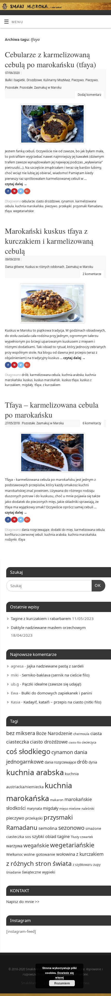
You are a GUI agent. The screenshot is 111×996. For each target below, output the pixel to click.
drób (25, 375)
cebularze (28, 201)
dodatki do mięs (62, 530)
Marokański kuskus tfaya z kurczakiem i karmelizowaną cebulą (49, 240)
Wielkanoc (14, 854)
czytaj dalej (16, 184)
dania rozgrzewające (35, 530)
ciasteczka (17, 741)
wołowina (65, 854)
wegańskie (36, 845)
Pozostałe (11, 87)
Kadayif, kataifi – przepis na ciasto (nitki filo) (62, 701)
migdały (27, 385)
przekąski (65, 206)
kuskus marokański (47, 380)
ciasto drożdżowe (48, 201)
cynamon (67, 201)
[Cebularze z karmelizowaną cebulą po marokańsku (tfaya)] (55, 125)
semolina (47, 828)
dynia (93, 762)
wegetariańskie (23, 211)
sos (28, 836)
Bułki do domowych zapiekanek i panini (56, 693)
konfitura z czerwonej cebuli (24, 535)
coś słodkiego (28, 751)
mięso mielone (70, 808)
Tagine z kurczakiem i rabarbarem (41, 618)
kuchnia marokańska (29, 206)
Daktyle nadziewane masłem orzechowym (48, 627)
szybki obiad (44, 836)
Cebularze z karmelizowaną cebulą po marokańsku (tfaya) (50, 59)
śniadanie (13, 872)
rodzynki (11, 539)
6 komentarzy (92, 423)
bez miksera (20, 733)
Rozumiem (62, 983)
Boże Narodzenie (54, 733)
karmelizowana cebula (45, 375)
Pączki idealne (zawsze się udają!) (51, 684)
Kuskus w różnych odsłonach (44, 267)
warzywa (14, 846)
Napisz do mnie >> (22, 901)
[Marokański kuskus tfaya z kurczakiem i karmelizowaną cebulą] (55, 304)
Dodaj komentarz (89, 95)
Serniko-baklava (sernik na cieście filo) (56, 675)
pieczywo (51, 206)
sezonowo (71, 827)
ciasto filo (75, 742)
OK (96, 585)
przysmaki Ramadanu (87, 206)
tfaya (8, 211)
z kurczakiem (51, 385)
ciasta (96, 733)
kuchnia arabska (73, 375)
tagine (63, 836)
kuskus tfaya (70, 380)
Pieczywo (78, 80)
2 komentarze (92, 274)
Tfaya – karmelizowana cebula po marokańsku (51, 409)
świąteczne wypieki (38, 872)
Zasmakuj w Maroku (47, 87)
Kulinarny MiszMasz (56, 80)
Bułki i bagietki (15, 80)
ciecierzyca (89, 742)
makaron (57, 800)
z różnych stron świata (39, 863)
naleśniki (88, 808)
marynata (34, 808)
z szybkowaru (82, 864)
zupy (96, 864)
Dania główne (14, 267)
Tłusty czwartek (82, 837)
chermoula (81, 734)
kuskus (28, 380)
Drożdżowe (34, 80)
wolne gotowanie (39, 854)
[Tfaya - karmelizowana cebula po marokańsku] (55, 453)
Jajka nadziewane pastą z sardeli (55, 666)
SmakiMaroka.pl (32, 983)
